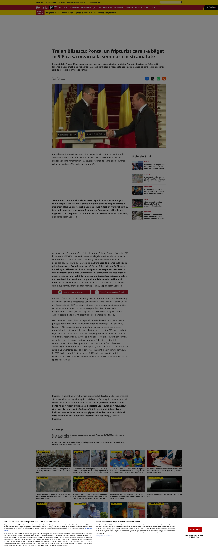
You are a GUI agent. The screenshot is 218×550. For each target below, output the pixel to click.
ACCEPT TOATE (195, 529)
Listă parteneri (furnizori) (104, 536)
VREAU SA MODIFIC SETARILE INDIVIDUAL (194, 536)
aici (5, 541)
